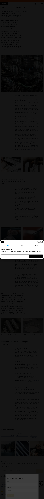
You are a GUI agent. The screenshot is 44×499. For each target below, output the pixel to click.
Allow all (36, 256)
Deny (8, 256)
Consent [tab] (7, 245)
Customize (21, 256)
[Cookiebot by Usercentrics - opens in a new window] (38, 242)
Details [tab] (22, 245)
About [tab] (36, 245)
